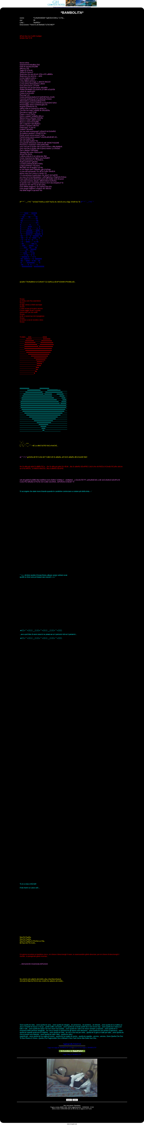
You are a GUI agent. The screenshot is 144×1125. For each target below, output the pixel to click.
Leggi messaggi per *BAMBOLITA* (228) (60, 1047)
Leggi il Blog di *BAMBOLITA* (72, 1054)
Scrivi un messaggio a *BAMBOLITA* (84, 1047)
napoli (72, 1124)
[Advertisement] (72, 1116)
